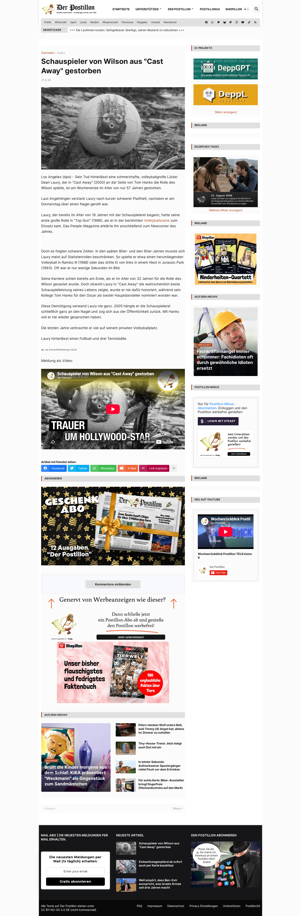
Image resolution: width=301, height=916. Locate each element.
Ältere (177, 808)
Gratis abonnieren (75, 881)
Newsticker (170, 22)
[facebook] (206, 22)
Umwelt (155, 22)
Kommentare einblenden (113, 584)
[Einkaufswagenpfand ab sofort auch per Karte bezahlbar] (126, 866)
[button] (246, 9)
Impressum (154, 906)
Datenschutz (175, 906)
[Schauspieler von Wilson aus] (126, 848)
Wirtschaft (61, 22)
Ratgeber (142, 22)
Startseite (121, 9)
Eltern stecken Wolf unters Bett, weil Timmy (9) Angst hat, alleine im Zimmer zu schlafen (161, 728)
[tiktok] (249, 22)
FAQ (139, 906)
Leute (83, 22)
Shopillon (233, 9)
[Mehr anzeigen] (173, 468)
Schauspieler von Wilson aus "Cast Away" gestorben (159, 845)
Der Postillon (179, 9)
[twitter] (218, 22)
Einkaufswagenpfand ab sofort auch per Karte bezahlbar (160, 863)
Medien (94, 22)
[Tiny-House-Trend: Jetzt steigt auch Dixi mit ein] (126, 748)
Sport (73, 22)
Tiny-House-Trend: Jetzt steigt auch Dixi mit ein (160, 745)
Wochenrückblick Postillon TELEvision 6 (225, 555)
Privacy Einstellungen (203, 906)
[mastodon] (231, 22)
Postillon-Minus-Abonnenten (216, 406)
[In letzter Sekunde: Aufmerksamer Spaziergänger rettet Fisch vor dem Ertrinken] (126, 766)
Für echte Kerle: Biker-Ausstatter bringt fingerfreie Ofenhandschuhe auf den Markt (161, 783)
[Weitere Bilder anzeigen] (225, 210)
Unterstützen (147, 9)
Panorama (127, 22)
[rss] (255, 22)
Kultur (61, 52)
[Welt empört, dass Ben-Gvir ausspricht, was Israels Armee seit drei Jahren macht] (126, 885)
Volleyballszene (157, 220)
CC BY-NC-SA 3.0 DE (55, 909)
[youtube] (242, 22)
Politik (47, 22)
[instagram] (236, 22)
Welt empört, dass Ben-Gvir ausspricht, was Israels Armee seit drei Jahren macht (160, 883)
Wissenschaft (110, 22)
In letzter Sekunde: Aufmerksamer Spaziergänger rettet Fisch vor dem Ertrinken (159, 765)
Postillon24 (210, 9)
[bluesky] (224, 22)
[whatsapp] (212, 22)
